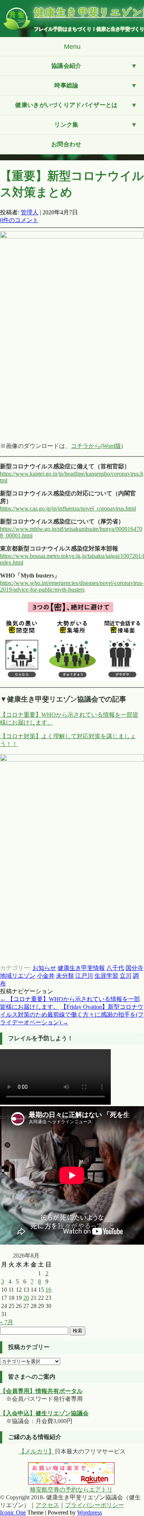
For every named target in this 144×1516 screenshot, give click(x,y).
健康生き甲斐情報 (81, 968)
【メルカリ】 (36, 1451)
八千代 (115, 968)
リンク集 (66, 124)
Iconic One (13, 1512)
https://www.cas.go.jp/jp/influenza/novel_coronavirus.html (68, 508)
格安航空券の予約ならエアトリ (71, 1489)
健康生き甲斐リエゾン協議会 (89, 11)
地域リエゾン (17, 976)
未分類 (65, 976)
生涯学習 (106, 976)
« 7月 (6, 1322)
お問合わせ (66, 144)
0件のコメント (19, 220)
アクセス (47, 1505)
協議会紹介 (66, 65)
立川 (125, 976)
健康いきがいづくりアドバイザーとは (66, 104)
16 (48, 1289)
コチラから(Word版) (97, 446)
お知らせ (44, 968)
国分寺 (134, 968)
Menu (72, 46)
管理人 (29, 212)
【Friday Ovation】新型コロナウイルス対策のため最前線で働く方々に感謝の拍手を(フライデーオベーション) (72, 1014)
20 (26, 1298)
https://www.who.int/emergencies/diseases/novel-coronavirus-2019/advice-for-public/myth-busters (72, 586)
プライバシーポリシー (94, 1505)
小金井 (46, 976)
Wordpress (89, 1512)
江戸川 (84, 976)
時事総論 (66, 85)
